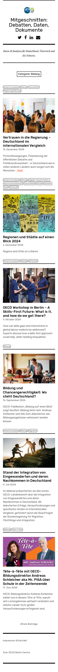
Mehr (20, 170)
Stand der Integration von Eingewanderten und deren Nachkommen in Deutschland (27, 477)
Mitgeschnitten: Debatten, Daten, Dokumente (29, 25)
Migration (33, 431)
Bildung (23, 87)
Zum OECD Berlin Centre (16, 652)
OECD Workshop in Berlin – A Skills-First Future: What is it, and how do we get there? (27, 312)
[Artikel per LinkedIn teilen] (31, 37)
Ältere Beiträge (29, 624)
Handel (39, 183)
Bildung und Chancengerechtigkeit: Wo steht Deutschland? (25, 392)
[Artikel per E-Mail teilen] (38, 37)
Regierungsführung (12, 91)
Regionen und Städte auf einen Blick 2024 (28, 239)
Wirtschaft (13, 187)
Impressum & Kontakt (15, 640)
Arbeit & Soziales (11, 87)
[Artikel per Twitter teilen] (20, 37)
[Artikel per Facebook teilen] (25, 37)
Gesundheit (34, 87)
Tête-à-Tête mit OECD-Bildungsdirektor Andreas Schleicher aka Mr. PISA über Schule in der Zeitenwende (26, 577)
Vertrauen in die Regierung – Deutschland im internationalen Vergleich (27, 141)
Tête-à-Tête (17, 530)
